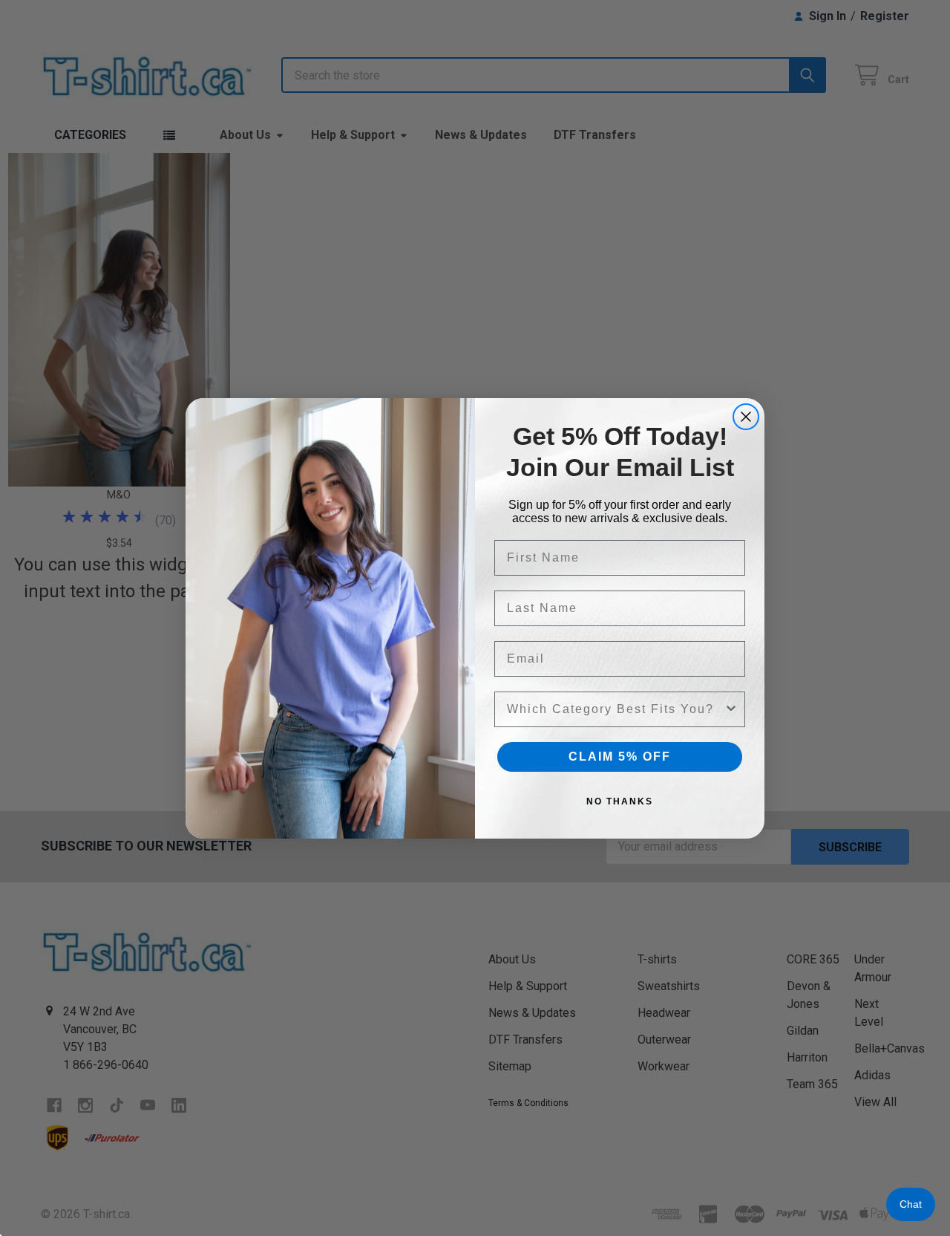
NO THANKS (619, 801)
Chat (911, 1204)
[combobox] (615, 709)
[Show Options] (731, 709)
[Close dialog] (746, 417)
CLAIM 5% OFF (620, 756)
